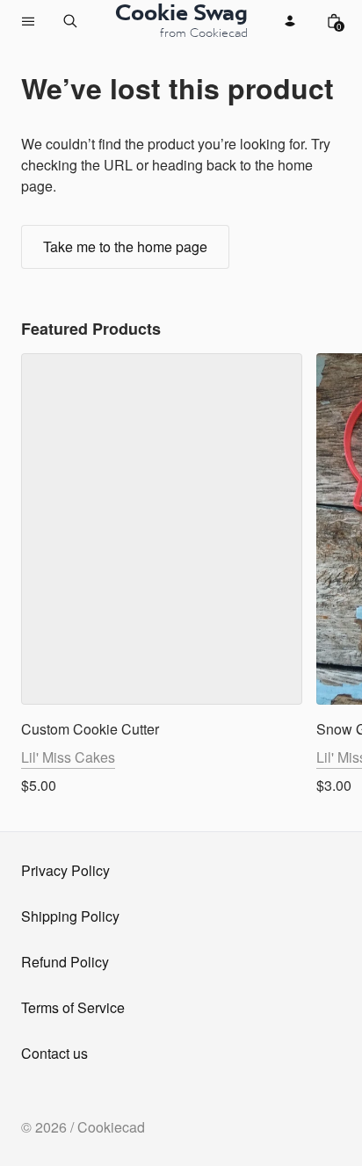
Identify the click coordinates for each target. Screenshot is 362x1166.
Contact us (54, 1053)
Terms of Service (73, 1007)
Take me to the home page (125, 246)
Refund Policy (65, 962)
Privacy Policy (65, 870)
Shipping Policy (70, 916)
